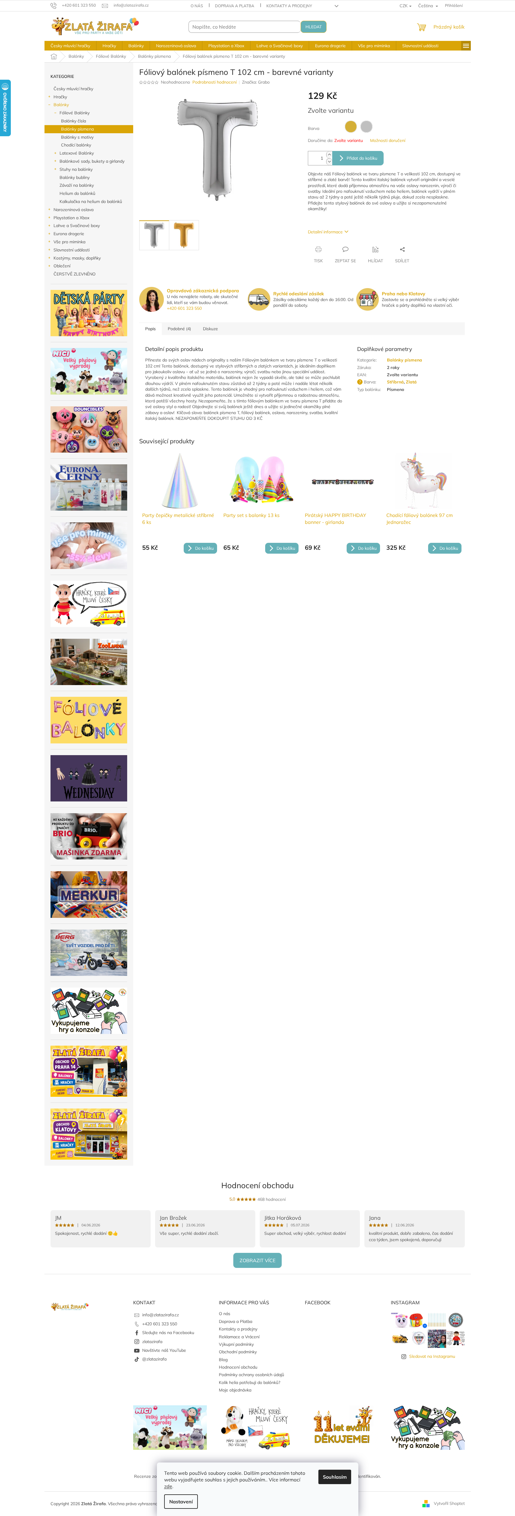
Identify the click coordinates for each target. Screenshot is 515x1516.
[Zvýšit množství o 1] (329, 154)
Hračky (60, 97)
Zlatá (411, 382)
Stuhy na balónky (76, 169)
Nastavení (181, 1502)
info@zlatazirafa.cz (160, 1315)
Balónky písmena (77, 129)
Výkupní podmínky (236, 1344)
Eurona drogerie (69, 233)
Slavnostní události (72, 250)
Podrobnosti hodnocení (214, 82)
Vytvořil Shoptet (449, 1503)
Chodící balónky (76, 145)
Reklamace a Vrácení (239, 1336)
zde (168, 1486)
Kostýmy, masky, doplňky (77, 258)
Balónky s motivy (77, 137)
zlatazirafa (152, 1341)
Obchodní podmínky (238, 1352)
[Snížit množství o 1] (329, 161)
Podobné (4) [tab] (179, 328)
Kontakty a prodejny (289, 5)
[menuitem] (70, 46)
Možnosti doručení (387, 140)
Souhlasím (335, 1477)
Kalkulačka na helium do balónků (91, 201)
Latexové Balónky (77, 153)
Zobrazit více (257, 1260)
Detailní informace (325, 232)
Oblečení (62, 266)
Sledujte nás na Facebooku (168, 1332)
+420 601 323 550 (184, 308)
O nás (197, 5)
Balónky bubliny (75, 177)
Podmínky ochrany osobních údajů (251, 1374)
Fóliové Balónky (75, 112)
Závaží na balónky (77, 185)
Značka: (256, 82)
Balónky (61, 104)
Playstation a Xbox (71, 217)
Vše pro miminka (69, 241)
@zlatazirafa (154, 1359)
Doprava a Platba (234, 5)
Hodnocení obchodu (257, 1185)
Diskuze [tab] (210, 328)
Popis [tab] (150, 328)
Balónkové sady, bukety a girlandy (92, 161)
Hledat (313, 26)
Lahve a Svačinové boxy (77, 225)
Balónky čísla (73, 121)
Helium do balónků (77, 193)
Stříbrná (395, 382)
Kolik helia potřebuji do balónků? (249, 1382)
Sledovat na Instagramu (432, 1356)
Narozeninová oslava (73, 209)
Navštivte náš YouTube (164, 1350)
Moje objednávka (235, 1390)
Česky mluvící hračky (73, 88)
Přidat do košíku (362, 158)
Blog (223, 1359)
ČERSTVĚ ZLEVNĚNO (75, 274)
